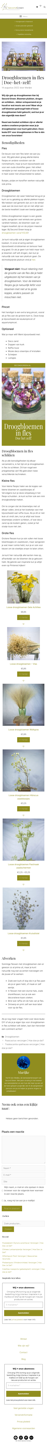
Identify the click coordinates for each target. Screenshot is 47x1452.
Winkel (23, 1339)
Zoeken (8, 1229)
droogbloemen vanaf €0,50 (15, 233)
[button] (23, 624)
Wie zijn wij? (23, 1345)
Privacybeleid (23, 1421)
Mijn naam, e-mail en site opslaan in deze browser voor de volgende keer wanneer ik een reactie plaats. (24, 1190)
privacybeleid (17, 1319)
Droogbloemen (12, 1036)
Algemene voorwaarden (23, 1428)
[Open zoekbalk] (44, 7)
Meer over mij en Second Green (29, 1091)
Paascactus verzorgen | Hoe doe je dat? (24, 1040)
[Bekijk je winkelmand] (37, 7)
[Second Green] (13, 7)
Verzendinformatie (23, 1415)
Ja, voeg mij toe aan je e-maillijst (19, 1200)
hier (33, 259)
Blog (23, 1359)
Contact (23, 1352)
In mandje (23, 617)
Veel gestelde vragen (23, 1408)
